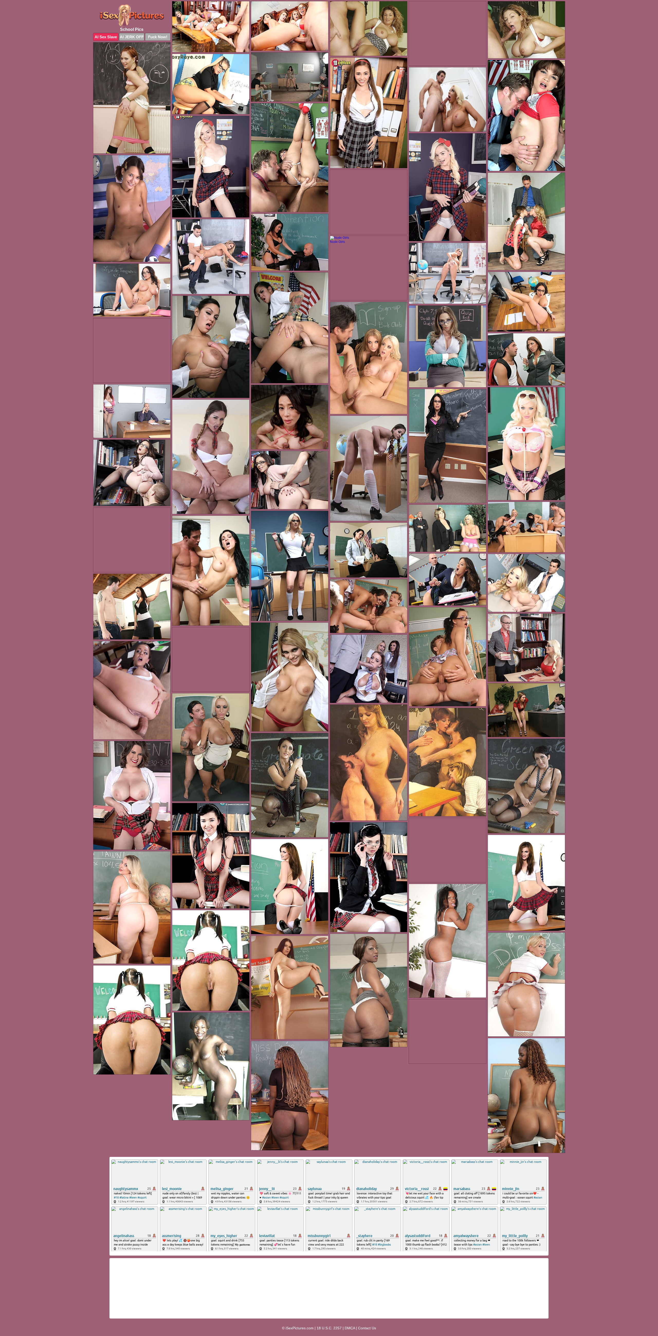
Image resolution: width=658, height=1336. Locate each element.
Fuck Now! (157, 37)
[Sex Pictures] (132, 15)
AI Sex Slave (106, 37)
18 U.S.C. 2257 (329, 1328)
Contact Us (367, 1328)
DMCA (350, 1328)
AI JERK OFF (132, 37)
